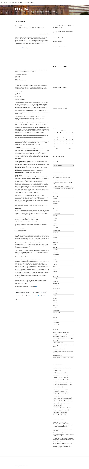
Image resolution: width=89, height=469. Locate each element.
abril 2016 (55, 206)
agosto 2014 (55, 237)
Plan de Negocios (57, 405)
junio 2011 (55, 295)
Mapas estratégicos (57, 398)
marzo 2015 (55, 227)
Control (55, 382)
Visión (65, 414)
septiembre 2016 (56, 201)
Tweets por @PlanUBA (57, 41)
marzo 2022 (55, 196)
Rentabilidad (56, 412)
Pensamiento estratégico (64, 403)
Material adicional (67, 398)
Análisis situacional (57, 375)
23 (54, 143)
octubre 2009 (56, 322)
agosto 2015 (55, 215)
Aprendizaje (65, 375)
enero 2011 (55, 307)
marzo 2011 (55, 303)
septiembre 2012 (56, 269)
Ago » (70, 148)
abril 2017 (55, 198)
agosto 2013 (55, 261)
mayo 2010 (55, 315)
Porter (54, 410)
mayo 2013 (55, 266)
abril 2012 (55, 273)
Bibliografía (66, 377)
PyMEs (66, 410)
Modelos (65, 400)
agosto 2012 (55, 271)
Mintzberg (55, 400)
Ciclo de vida (66, 379)
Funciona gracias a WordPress (21, 466)
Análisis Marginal (57, 370)
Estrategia (55, 391)
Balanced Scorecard (57, 377)
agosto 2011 (55, 290)
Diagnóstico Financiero (58, 389)
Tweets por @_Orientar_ (58, 37)
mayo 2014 (55, 242)
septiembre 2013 (56, 259)
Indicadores (60, 393)
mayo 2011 (55, 298)
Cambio (55, 379)
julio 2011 (55, 293)
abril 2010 (55, 317)
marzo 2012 (55, 276)
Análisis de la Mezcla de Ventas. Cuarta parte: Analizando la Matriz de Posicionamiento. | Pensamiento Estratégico (62, 445)
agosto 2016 (55, 203)
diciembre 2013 (56, 254)
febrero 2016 (55, 210)
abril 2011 (55, 300)
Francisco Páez (45, 34)
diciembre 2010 (56, 310)
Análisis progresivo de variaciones (60, 372)
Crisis (54, 384)
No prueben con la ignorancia (59, 348)
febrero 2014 (55, 249)
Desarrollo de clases (57, 386)
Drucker (66, 389)
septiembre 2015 (56, 213)
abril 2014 (55, 244)
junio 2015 (55, 220)
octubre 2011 (55, 286)
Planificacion (69, 407)
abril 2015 (55, 225)
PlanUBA (21, 9)
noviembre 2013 (56, 256)
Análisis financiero (67, 368)
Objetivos (55, 403)
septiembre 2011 (56, 288)
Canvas (60, 379)
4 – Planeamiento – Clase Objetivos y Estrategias (63, 188)
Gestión (55, 393)
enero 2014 (55, 252)
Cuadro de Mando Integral (62, 384)
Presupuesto (60, 410)
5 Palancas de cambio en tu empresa (29, 27)
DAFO (71, 384)
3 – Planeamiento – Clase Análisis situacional (62, 186)
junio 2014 (55, 239)
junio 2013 (55, 264)
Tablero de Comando (57, 414)
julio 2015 (55, 218)
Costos (71, 382)
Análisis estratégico (57, 368)
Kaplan (66, 393)
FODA (67, 391)
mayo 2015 (55, 222)
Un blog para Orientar (57, 355)
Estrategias (61, 391)
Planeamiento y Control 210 (59, 407)
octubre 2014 (55, 232)
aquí (36, 286)
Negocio (71, 400)
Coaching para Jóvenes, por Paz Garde (61, 332)
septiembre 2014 (56, 235)
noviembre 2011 (56, 283)
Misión (60, 400)
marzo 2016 (55, 208)
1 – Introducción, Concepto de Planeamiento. (62, 179)
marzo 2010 (55, 319)
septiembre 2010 (56, 312)
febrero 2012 (55, 278)
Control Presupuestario (63, 382)
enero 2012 (55, 281)
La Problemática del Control (59, 396)
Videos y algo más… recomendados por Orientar (63, 357)
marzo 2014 (55, 247)
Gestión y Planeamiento (58, 342)
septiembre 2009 (56, 324)
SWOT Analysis (63, 412)
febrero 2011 (55, 305)
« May (57, 148)
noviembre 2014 (56, 230)
